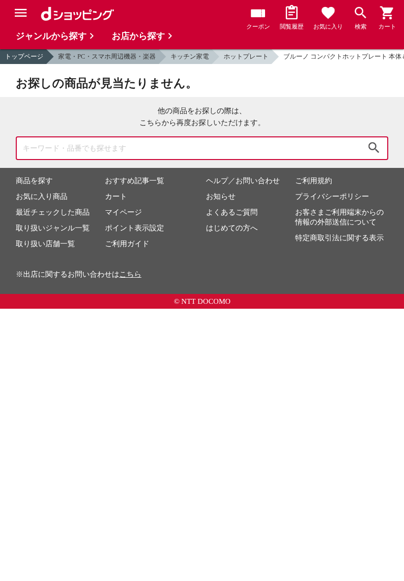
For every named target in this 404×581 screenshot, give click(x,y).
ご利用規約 (313, 181)
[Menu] (21, 13)
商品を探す (34, 181)
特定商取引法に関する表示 (339, 238)
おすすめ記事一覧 (134, 181)
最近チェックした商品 (53, 212)
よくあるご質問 (232, 212)
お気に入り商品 (41, 196)
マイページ (123, 212)
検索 (374, 148)
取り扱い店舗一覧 (45, 244)
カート (116, 196)
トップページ (24, 56)
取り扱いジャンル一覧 (53, 228)
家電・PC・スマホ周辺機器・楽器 (107, 56)
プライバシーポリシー (332, 196)
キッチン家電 (189, 56)
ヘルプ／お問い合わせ (243, 181)
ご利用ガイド (127, 244)
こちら (130, 274)
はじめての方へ (232, 228)
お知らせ (221, 196)
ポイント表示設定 (134, 228)
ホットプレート (246, 56)
